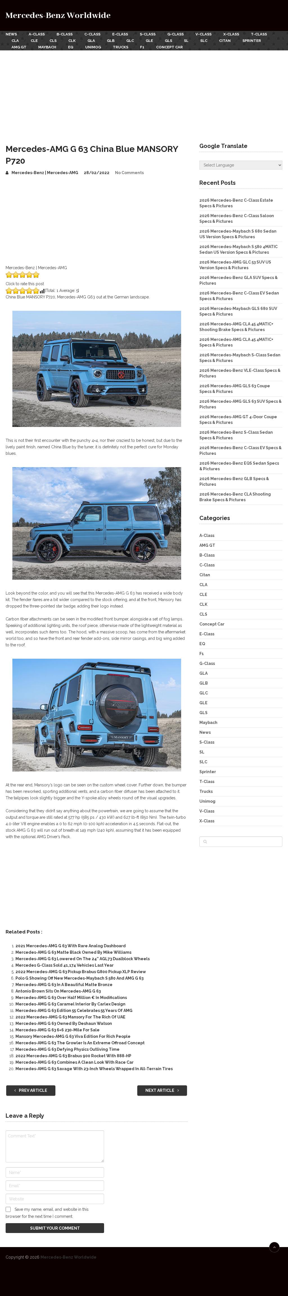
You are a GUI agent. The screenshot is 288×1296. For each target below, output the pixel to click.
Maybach (47, 47)
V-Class (203, 34)
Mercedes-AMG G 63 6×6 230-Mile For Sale (57, 1030)
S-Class (148, 34)
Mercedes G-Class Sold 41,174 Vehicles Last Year (64, 965)
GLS (168, 41)
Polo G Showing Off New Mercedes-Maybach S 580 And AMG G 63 (79, 978)
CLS (53, 41)
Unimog (93, 47)
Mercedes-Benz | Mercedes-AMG (45, 172)
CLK (72, 41)
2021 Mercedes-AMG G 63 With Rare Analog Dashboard (70, 946)
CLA (15, 41)
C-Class (92, 34)
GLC (130, 41)
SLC (203, 41)
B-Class (65, 34)
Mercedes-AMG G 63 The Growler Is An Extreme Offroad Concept (80, 1043)
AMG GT (19, 47)
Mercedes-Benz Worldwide (58, 15)
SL (186, 41)
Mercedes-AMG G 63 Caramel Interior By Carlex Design (70, 1004)
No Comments (129, 173)
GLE (149, 41)
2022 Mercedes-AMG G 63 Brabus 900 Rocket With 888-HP (73, 1056)
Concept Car (169, 47)
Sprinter (251, 41)
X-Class (231, 34)
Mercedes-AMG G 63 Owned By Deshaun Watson (63, 1023)
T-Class (259, 34)
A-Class (37, 34)
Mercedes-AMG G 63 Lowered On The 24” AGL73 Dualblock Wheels (82, 959)
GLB (110, 41)
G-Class (175, 34)
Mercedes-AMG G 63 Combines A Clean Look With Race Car (74, 1062)
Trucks (120, 47)
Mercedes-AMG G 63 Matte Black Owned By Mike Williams (73, 952)
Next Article (160, 1090)
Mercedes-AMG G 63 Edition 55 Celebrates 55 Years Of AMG (73, 1010)
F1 (142, 47)
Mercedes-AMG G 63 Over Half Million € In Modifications (71, 997)
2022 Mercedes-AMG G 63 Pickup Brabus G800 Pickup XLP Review (80, 971)
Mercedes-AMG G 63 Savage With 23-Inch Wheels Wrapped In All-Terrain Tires (94, 1068)
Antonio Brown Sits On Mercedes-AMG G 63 (58, 991)
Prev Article (32, 1090)
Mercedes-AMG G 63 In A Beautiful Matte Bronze (63, 984)
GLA (91, 41)
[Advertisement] (144, 92)
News (11, 34)
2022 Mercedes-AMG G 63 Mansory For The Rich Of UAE (70, 1017)
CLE (34, 41)
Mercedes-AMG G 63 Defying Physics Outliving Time (67, 1049)
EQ (70, 47)
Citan (225, 41)
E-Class (120, 34)
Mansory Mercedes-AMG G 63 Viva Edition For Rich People (72, 1036)
